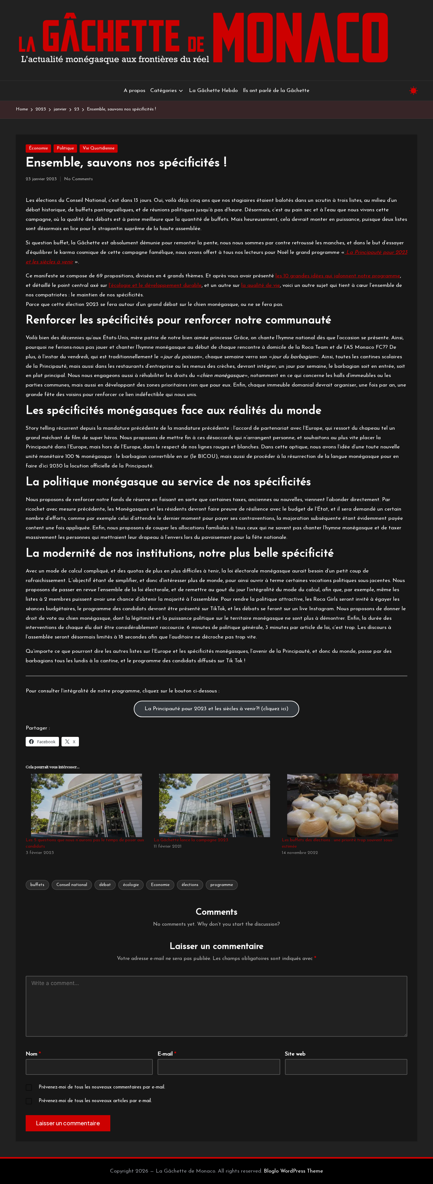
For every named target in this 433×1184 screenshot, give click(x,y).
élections (190, 885)
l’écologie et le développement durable (155, 285)
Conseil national (71, 885)
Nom (33, 1054)
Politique (65, 148)
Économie (38, 148)
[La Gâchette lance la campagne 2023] (214, 805)
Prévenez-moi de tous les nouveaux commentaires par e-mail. (102, 1087)
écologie (131, 885)
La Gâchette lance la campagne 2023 (191, 840)
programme (221, 885)
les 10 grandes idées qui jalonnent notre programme (337, 276)
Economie (160, 885)
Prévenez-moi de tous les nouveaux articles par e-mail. (95, 1101)
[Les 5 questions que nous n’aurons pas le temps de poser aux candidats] (86, 805)
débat (105, 885)
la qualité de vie (260, 285)
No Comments (78, 179)
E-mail (167, 1054)
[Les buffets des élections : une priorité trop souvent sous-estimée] (343, 805)
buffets (37, 885)
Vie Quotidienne (98, 148)
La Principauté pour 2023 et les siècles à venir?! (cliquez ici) (216, 708)
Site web (295, 1054)
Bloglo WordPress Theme (293, 1171)
